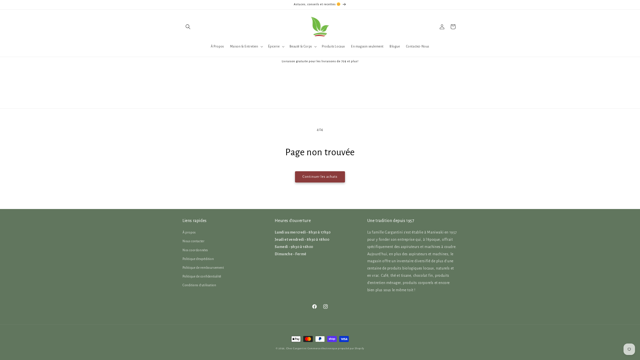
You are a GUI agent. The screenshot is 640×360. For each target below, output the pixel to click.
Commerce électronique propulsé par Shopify (336, 348)
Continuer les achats (320, 176)
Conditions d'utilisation (199, 285)
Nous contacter (193, 241)
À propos (189, 232)
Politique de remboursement (203, 268)
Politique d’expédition (198, 259)
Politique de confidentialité (201, 276)
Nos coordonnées (195, 250)
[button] (188, 26)
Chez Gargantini (296, 348)
